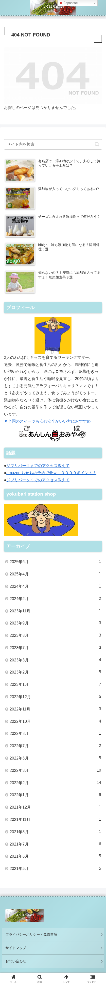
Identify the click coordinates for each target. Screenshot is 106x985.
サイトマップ (15, 948)
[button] (97, 144)
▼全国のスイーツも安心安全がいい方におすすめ (47, 421)
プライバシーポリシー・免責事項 (31, 934)
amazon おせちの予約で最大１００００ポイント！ (51, 473)
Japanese (70, 3)
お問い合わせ (15, 961)
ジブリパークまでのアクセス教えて (38, 466)
